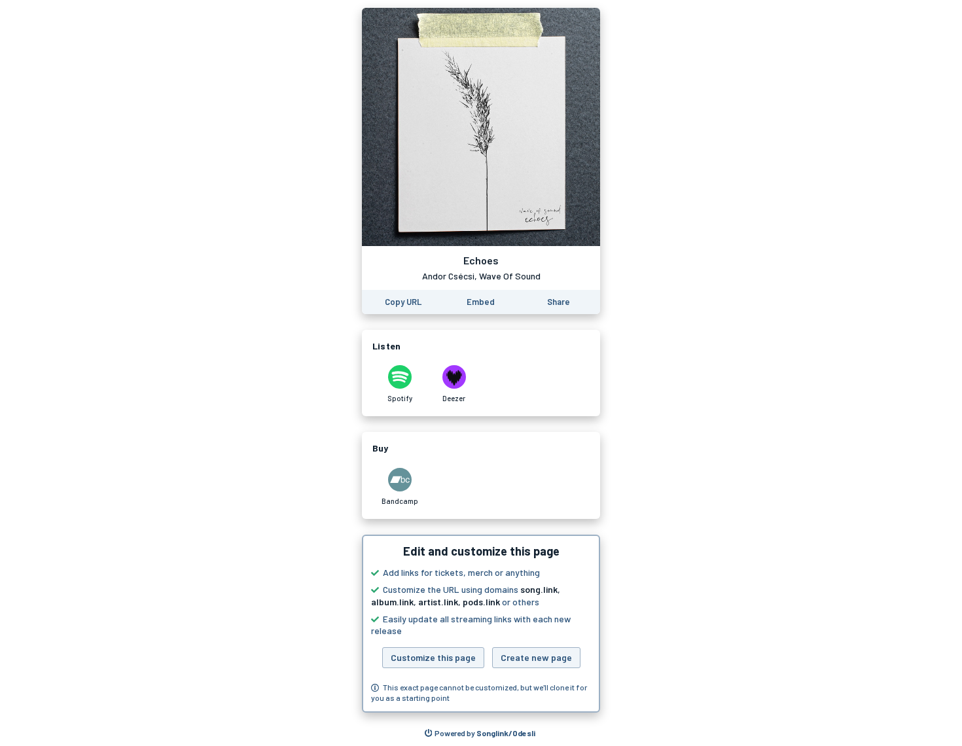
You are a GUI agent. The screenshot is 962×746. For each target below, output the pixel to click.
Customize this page (433, 657)
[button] (481, 623)
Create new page (536, 657)
